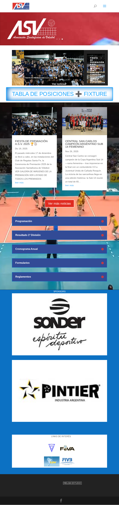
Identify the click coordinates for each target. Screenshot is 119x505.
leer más (19, 182)
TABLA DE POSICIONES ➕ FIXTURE (59, 94)
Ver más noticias (59, 203)
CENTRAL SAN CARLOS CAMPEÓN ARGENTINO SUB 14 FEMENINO (84, 144)
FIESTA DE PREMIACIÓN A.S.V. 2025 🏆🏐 (31, 142)
